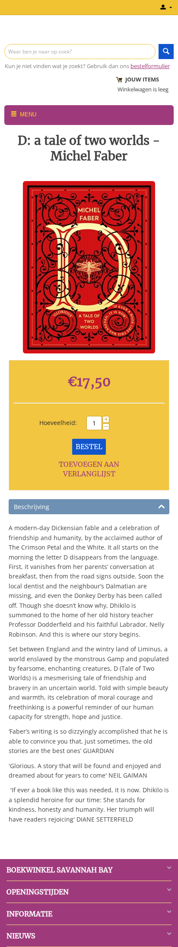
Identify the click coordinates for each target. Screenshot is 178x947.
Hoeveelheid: (58, 423)
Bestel (89, 446)
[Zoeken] (166, 51)
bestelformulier (150, 66)
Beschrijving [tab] (31, 507)
